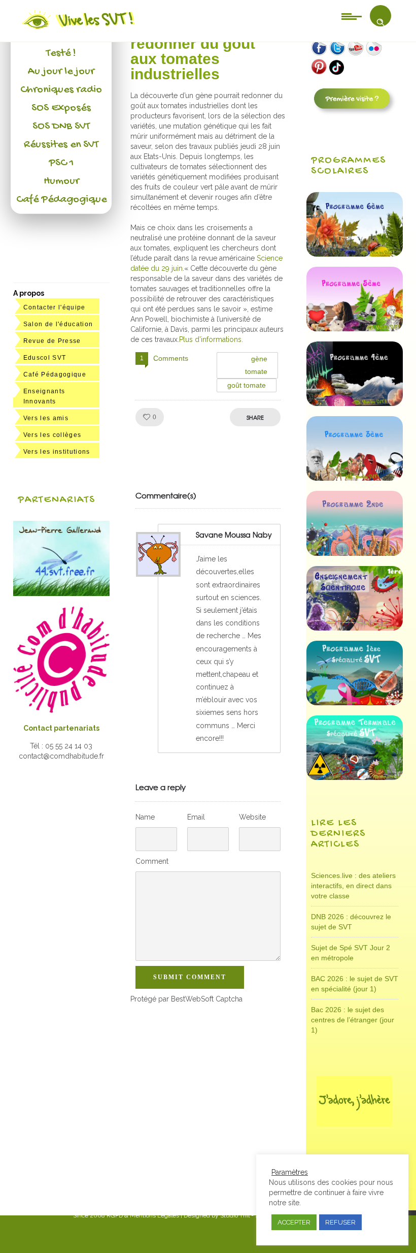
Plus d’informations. (211, 339)
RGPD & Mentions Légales (143, 1215)
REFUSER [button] (340, 1222)
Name (145, 817)
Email (196, 817)
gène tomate (257, 365)
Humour (61, 181)
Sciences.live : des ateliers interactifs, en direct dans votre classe (353, 885)
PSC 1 (61, 163)
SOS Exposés (61, 108)
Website (252, 817)
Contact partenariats (61, 728)
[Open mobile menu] (351, 16)
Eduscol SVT (44, 357)
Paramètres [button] (289, 1172)
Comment (151, 861)
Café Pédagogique (61, 199)
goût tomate (246, 385)
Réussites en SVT (61, 144)
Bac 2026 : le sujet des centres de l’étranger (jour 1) (352, 1020)
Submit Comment (189, 977)
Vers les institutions (56, 451)
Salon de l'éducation (58, 324)
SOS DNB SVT (61, 126)
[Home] (79, 29)
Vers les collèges (52, 434)
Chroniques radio (61, 90)
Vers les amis (45, 418)
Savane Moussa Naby (234, 534)
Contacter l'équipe (54, 307)
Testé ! (61, 53)
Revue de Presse (52, 340)
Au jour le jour (61, 71)
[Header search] (380, 22)
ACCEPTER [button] (294, 1222)
